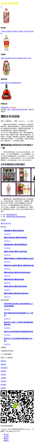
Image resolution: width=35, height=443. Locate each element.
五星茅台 (9, 31)
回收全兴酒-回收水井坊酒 (19, 109)
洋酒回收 (3, 378)
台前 (9, 223)
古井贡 (10, 83)
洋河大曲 (16, 58)
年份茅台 (15, 31)
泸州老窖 (8, 58)
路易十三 (8, 107)
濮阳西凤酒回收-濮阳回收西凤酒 (16, 216)
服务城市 (13, 107)
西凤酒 (19, 83)
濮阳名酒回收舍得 (11, 214)
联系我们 (3, 388)
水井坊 (25, 58)
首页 (8, 109)
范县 (6, 223)
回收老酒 (3, 371)
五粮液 (3, 58)
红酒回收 (3, 374)
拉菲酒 (3, 107)
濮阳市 (3, 223)
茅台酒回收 (4, 368)
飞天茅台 (3, 31)
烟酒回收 (3, 364)
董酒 (21, 58)
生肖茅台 (20, 31)
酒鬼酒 (15, 83)
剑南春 (6, 83)
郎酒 (2, 83)
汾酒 (12, 58)
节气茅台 (26, 31)
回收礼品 (3, 361)
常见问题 (3, 381)
